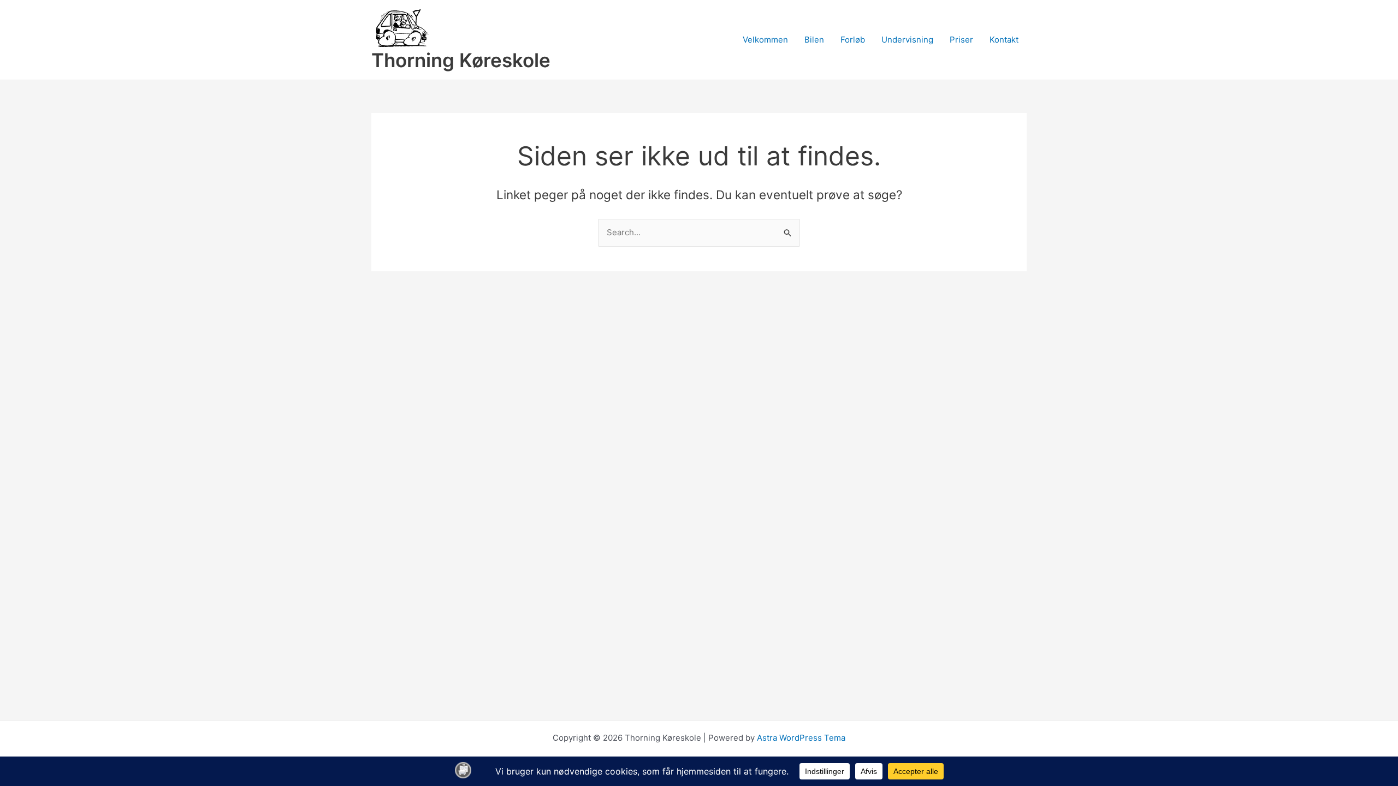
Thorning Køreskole (460, 60)
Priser (961, 39)
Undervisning (907, 39)
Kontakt (1004, 39)
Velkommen (765, 39)
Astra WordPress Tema (801, 738)
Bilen (814, 39)
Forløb (852, 39)
